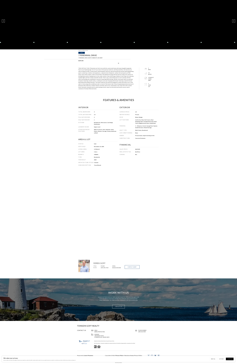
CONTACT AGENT (132, 266)
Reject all (213, 358)
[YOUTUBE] (155, 355)
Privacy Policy (119, 355)
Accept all (229, 358)
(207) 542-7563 (104, 267)
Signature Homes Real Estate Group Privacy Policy (104, 340)
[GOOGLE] (158, 355)
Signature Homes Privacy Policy (133, 355)
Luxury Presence (88, 355)
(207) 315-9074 (142, 331)
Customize (221, 358)
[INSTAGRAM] (152, 355)
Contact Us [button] (118, 306)
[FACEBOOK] (148, 355)
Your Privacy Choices (118, 362)
